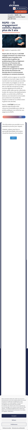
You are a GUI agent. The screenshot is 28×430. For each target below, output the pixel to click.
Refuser (14, 420)
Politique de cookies (7, 428)
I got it (13, 138)
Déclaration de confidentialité (18, 428)
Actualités (11, 15)
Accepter (14, 416)
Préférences (14, 424)
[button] (14, 8)
